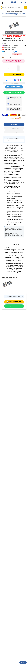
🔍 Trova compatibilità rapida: (11, 138)
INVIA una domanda (14, 302)
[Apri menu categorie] (3, 3)
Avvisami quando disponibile (14, 86)
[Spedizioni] (14, 116)
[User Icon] (21, 3)
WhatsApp (15, 306)
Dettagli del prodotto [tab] (14, 128)
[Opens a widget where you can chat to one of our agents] (23, 662)
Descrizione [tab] (14, 124)
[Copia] (25, 45)
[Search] (25, 7)
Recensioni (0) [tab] (14, 131)
